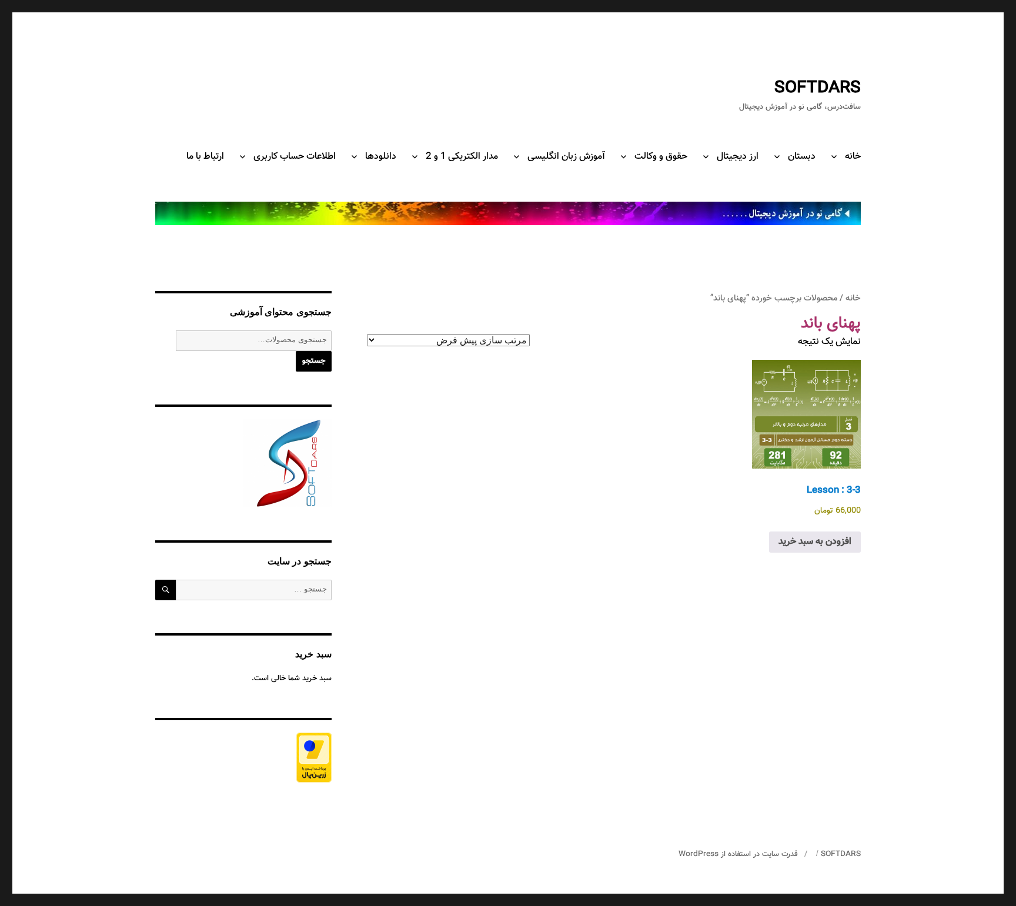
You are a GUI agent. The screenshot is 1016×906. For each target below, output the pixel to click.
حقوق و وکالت (660, 156)
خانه (853, 156)
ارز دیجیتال (737, 156)
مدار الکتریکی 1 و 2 (462, 156)
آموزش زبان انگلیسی (566, 156)
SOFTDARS (817, 88)
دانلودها (380, 156)
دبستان (802, 156)
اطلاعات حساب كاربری (294, 156)
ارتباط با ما (205, 156)
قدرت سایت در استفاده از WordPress (738, 854)
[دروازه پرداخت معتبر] (243, 758)
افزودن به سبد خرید (814, 541)
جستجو (313, 361)
